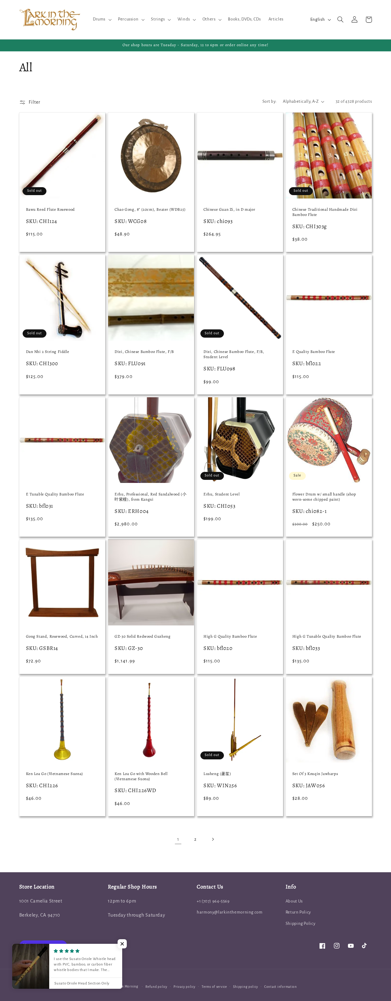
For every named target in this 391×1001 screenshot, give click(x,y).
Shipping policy (245, 986)
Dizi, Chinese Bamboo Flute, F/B (144, 351)
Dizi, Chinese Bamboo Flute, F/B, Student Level (233, 354)
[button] (101, 19)
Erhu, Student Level (221, 494)
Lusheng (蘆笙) (217, 773)
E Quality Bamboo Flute (313, 351)
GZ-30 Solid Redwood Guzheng (142, 636)
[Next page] (213, 839)
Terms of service (214, 986)
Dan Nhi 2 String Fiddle (47, 351)
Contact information (280, 986)
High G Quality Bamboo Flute (230, 636)
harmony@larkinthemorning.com (230, 912)
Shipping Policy (300, 923)
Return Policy (298, 912)
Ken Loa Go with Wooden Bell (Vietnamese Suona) (141, 776)
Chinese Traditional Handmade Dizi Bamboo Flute (325, 212)
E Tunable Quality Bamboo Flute (55, 494)
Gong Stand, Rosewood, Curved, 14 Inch (62, 636)
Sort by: (269, 101)
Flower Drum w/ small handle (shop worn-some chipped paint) (324, 497)
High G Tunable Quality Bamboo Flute (326, 636)
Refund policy (156, 986)
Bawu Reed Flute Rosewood (50, 209)
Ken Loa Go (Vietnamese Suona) (54, 773)
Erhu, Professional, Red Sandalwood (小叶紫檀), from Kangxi (150, 497)
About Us (294, 901)
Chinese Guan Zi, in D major (229, 209)
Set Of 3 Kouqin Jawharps (315, 773)
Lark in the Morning (122, 986)
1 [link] (178, 839)
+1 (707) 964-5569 (213, 901)
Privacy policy (184, 986)
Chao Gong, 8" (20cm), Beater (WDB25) (150, 209)
